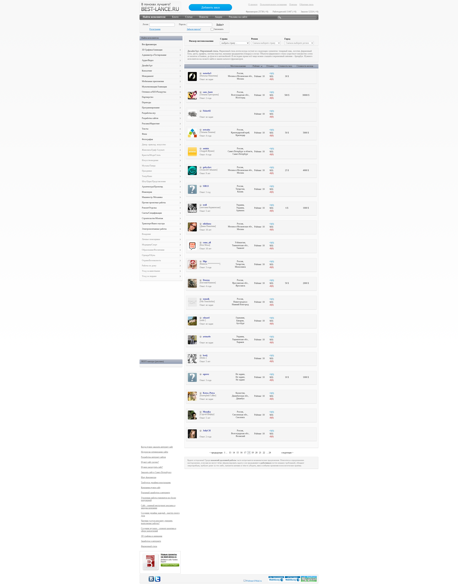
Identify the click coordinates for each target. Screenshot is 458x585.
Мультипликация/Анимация (154, 86)
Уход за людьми (149, 276)
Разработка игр (148, 113)
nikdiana (207, 223)
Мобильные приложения (153, 81)
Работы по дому (149, 265)
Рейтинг (256, 66)
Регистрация (154, 29)
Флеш (144, 134)
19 (253, 452)
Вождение (146, 234)
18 (249, 452)
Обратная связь (306, 4)
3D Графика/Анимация (152, 50)
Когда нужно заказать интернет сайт (157, 447)
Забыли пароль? (194, 29)
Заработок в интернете (151, 541)
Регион (254, 39)
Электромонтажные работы (154, 229)
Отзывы (270, 66)
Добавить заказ (210, 7)
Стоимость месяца (305, 66)
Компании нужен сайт (150, 487)
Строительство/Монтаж (152, 218)
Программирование (151, 107)
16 (241, 452)
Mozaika (207, 412)
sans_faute (208, 92)
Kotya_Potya (209, 393)
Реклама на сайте (238, 17)
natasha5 (207, 73)
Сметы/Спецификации (152, 213)
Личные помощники (151, 239)
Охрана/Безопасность (151, 260)
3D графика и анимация (151, 536)
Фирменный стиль (149, 546)
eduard (206, 318)
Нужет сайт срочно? (150, 462)
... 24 (269, 452)
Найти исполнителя (154, 17)
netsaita (206, 129)
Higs (205, 261)
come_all (207, 242)
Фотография (147, 139)
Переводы (146, 102)
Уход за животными (151, 271)
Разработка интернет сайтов (153, 457)
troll (205, 205)
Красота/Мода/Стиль (151, 155)
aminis (206, 148)
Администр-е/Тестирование (154, 55)
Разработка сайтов (150, 118)
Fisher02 (207, 111)
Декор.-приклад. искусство (154, 144)
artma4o (207, 336)
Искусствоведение (150, 160)
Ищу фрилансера (148, 477)
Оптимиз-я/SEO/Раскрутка (154, 92)
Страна (223, 39)
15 (238, 452)
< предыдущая (216, 452)
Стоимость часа (285, 66)
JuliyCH (207, 430)
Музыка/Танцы (148, 165)
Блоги (175, 17)
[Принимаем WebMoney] (276, 581)
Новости (203, 17)
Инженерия (147, 192)
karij (205, 355)
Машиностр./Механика (152, 197)
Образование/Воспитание (153, 250)
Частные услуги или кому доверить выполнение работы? (156, 521)
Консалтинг (147, 70)
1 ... (225, 452)
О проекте (252, 4)
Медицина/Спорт (149, 244)
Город (287, 39)
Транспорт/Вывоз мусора (153, 223)
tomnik (206, 299)
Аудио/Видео (148, 60)
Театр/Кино (147, 176)
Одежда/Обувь (148, 255)
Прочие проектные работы (154, 202)
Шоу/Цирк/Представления (154, 181)
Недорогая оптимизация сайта (154, 452)
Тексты (145, 129)
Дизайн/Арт (147, 65)
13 (230, 452)
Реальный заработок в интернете (155, 492)
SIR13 (206, 186)
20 (256, 452)
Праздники (147, 171)
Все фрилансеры (149, 44)
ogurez (206, 374)
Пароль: (182, 24)
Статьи (189, 17)
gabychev (207, 167)
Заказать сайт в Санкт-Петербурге (156, 472)
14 (234, 452)
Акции (218, 17)
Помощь (293, 4)
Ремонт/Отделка (149, 208)
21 (260, 452)
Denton (206, 280)
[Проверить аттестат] (293, 581)
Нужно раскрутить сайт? (152, 467)
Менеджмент (148, 76)
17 (245, 452)
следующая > (287, 452)
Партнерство (147, 97)
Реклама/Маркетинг (151, 123)
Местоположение (238, 66)
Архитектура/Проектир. (152, 186)
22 (264, 452)
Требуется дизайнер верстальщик (156, 482)
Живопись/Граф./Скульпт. (153, 150)
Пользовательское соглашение (273, 4)
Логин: (146, 24)
